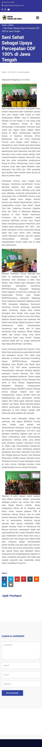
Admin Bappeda (23, 72)
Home (4, 25)
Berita (11, 25)
